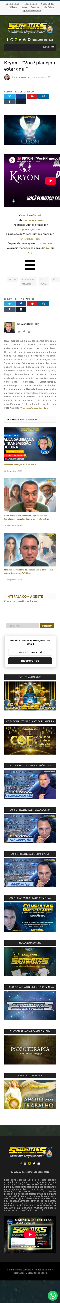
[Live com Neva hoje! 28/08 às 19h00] (30, 444)
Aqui (50, 244)
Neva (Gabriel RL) (23, 77)
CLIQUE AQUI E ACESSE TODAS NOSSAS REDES (30, 1172)
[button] (46, 47)
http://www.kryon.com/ (34, 220)
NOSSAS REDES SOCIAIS (42, 40)
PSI (45, 1273)
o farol (43, 281)
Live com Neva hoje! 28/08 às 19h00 (20, 465)
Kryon (12, 279)
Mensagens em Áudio (28, 281)
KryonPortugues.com (30, 229)
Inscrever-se (30, 660)
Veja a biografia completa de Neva (34, 408)
